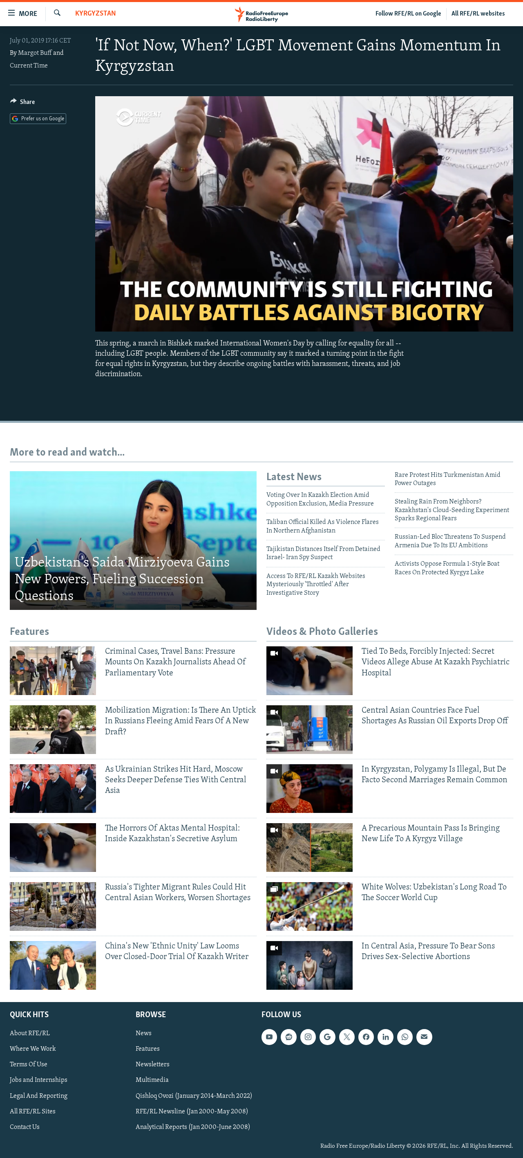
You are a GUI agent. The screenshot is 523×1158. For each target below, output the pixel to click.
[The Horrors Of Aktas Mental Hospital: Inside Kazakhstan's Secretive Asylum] (53, 847)
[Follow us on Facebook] (366, 1037)
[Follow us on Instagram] (308, 1037)
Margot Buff (35, 53)
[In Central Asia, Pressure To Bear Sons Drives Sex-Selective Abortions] (309, 965)
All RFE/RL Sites (33, 1111)
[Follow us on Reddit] (288, 1037)
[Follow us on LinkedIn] (385, 1037)
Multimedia (152, 1080)
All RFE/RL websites (478, 14)
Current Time (29, 66)
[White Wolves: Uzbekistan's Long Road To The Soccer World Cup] (309, 906)
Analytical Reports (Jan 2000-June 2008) (193, 1127)
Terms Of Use (28, 1064)
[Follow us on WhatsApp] (405, 1037)
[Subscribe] (424, 1037)
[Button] (22, 104)
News (144, 1033)
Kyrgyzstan (95, 14)
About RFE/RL (30, 1033)
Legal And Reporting (38, 1096)
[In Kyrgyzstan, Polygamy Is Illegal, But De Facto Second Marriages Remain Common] (309, 788)
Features (148, 1049)
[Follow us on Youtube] (269, 1037)
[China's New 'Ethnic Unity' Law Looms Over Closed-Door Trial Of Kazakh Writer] (53, 965)
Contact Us (25, 1127)
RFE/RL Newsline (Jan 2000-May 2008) (192, 1111)
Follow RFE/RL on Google (408, 14)
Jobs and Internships (38, 1080)
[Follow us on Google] (327, 1037)
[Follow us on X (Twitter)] (347, 1037)
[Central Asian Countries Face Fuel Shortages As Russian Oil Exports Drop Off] (309, 729)
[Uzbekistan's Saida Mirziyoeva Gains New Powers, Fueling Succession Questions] (133, 540)
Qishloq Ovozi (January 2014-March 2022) (194, 1096)
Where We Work (33, 1049)
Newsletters (153, 1064)
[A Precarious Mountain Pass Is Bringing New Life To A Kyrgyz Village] (309, 847)
